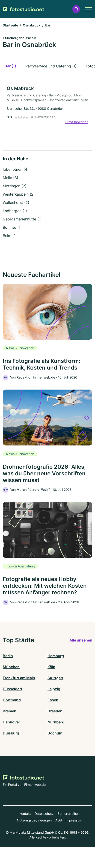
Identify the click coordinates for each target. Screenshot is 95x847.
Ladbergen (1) (15, 210)
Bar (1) (10, 66)
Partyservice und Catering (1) (51, 66)
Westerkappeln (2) (19, 194)
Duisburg (11, 733)
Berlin (8, 655)
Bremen (9, 711)
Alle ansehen (80, 640)
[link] (47, 106)
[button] (76, 9)
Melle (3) (10, 177)
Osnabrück (31, 25)
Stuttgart (55, 678)
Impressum (73, 820)
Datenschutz (44, 813)
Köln (51, 667)
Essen (53, 700)
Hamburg (56, 655)
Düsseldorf (12, 689)
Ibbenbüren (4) (16, 169)
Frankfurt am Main (19, 678)
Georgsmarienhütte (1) (22, 219)
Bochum (55, 733)
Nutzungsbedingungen (34, 820)
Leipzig (54, 689)
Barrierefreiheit (68, 813)
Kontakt (25, 813)
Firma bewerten (76, 122)
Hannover (11, 722)
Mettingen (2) (15, 186)
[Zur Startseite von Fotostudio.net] (23, 9)
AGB (58, 820)
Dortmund (12, 700)
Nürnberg (56, 722)
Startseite (10, 25)
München (11, 667)
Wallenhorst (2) (16, 202)
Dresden (55, 711)
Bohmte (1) (12, 227)
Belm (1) (10, 235)
